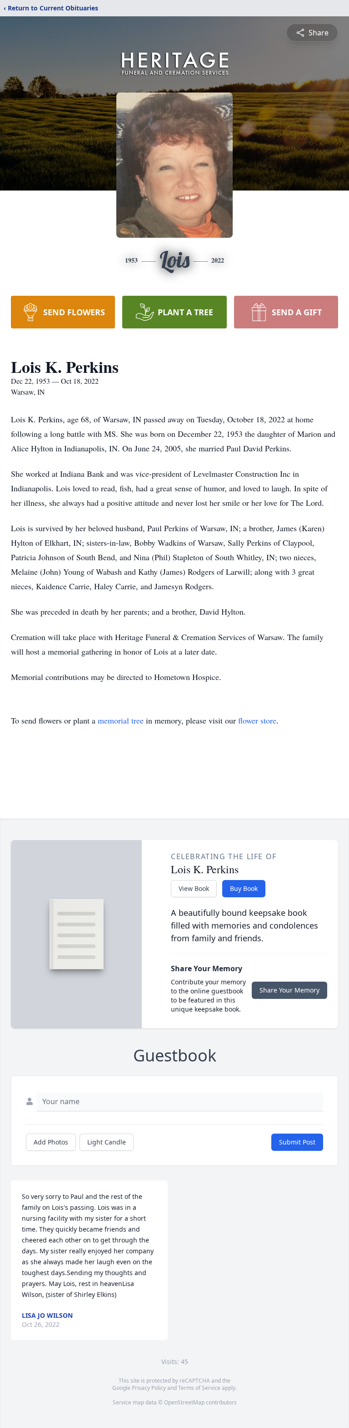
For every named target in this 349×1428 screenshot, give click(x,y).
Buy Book (244, 888)
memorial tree (121, 720)
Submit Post (297, 1142)
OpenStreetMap (184, 1402)
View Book (194, 888)
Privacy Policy (149, 1388)
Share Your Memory (289, 990)
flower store (257, 720)
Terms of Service (199, 1388)
